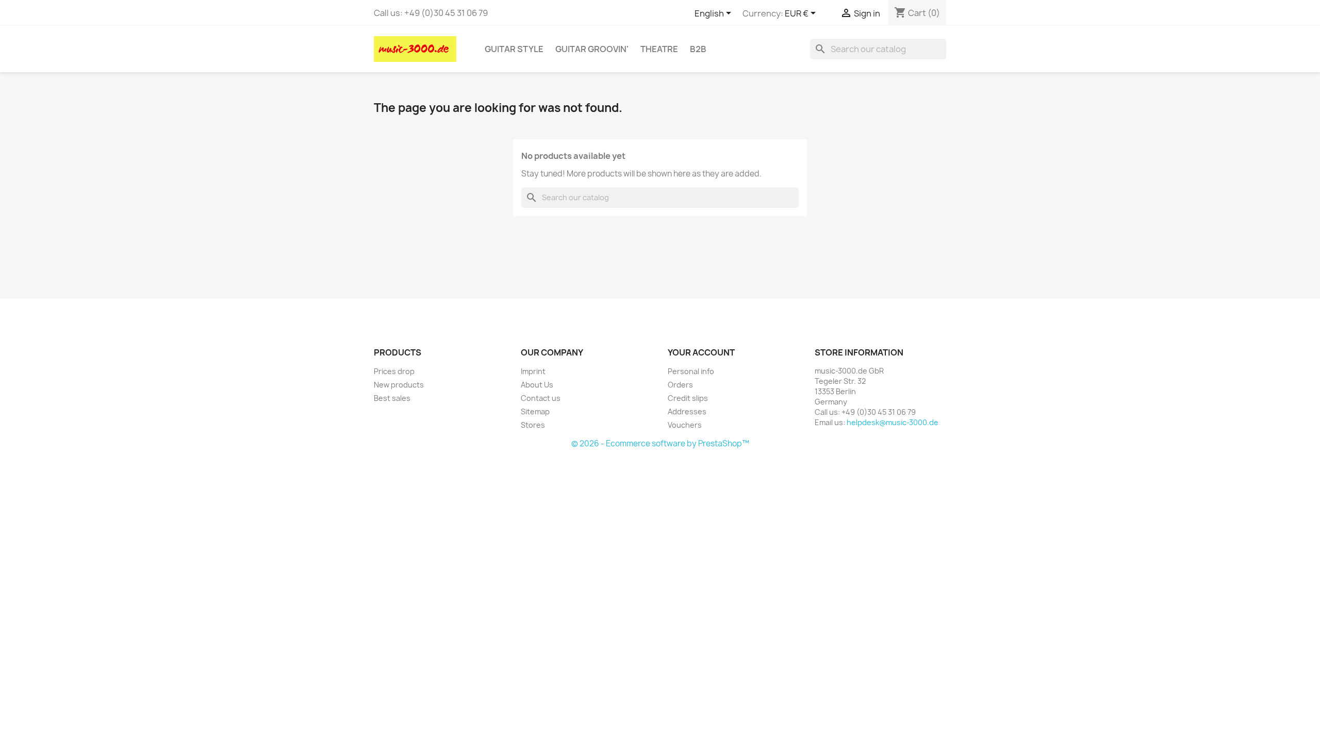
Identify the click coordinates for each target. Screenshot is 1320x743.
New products (399, 385)
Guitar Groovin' (592, 49)
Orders (680, 385)
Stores (533, 425)
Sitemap (535, 411)
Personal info (691, 371)
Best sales (392, 398)
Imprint (533, 371)
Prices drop (394, 371)
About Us (537, 385)
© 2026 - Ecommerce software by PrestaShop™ (660, 443)
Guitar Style (514, 49)
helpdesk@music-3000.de (892, 422)
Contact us (540, 398)
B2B (698, 49)
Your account (701, 352)
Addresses (687, 411)
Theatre (659, 49)
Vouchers (685, 425)
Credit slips (688, 398)
